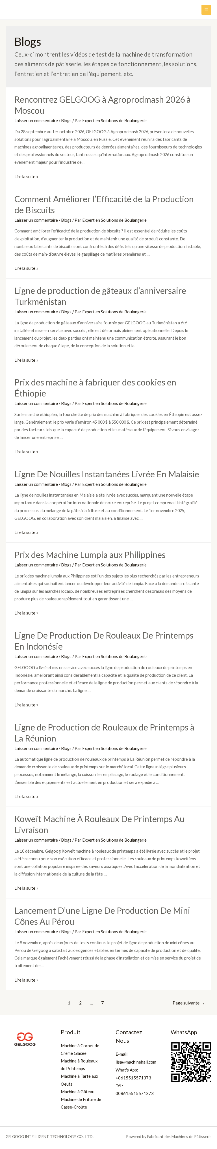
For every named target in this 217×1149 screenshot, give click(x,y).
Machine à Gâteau (77, 1091)
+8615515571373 (133, 1077)
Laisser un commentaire (36, 120)
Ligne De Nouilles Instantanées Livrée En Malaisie (106, 474)
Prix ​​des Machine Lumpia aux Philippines (90, 554)
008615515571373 (135, 1093)
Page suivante (189, 1002)
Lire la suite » (26, 176)
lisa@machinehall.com (136, 1061)
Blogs (66, 120)
